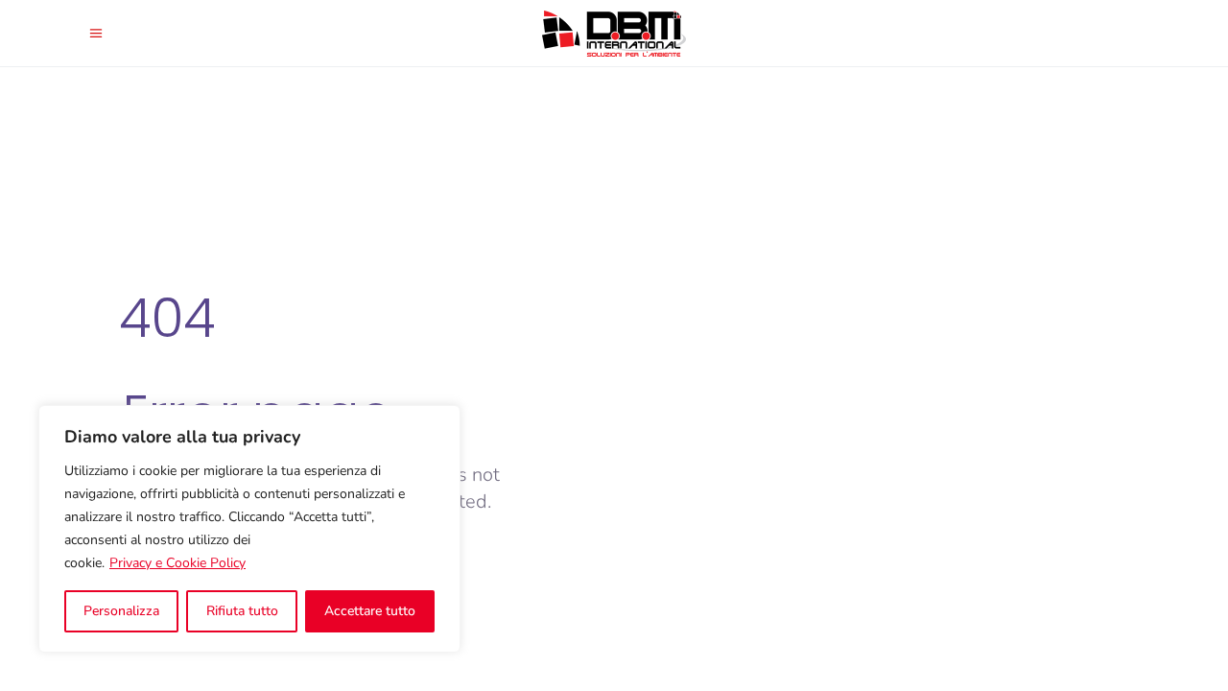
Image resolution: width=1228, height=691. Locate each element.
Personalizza (121, 611)
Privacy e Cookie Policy (177, 563)
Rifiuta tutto (242, 611)
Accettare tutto (369, 611)
